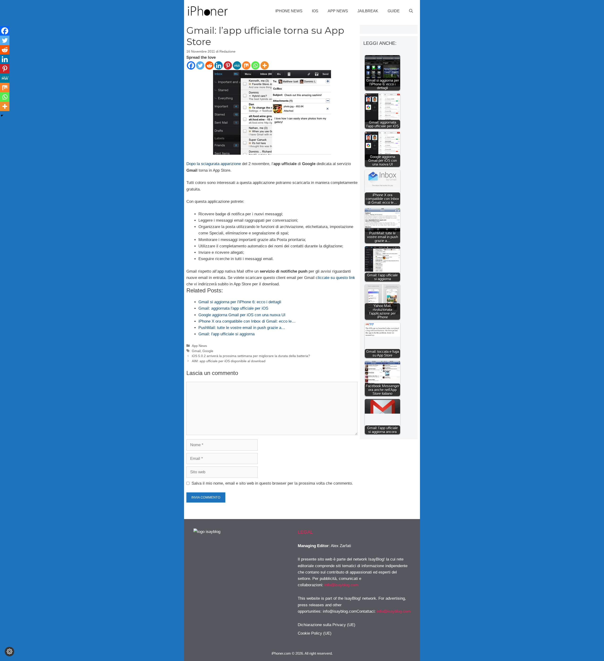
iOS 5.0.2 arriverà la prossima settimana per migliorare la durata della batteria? (251, 356)
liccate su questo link (336, 277)
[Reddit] (209, 65)
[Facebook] (191, 65)
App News (338, 11)
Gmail (196, 351)
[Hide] (2, 115)
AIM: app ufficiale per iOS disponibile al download (228, 361)
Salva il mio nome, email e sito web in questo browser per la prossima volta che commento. (272, 483)
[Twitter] (200, 65)
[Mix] (246, 65)
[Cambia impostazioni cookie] (9, 651)
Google (207, 351)
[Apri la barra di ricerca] (411, 11)
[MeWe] (237, 65)
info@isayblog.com (341, 585)
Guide (394, 11)
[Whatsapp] (255, 65)
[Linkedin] (218, 65)
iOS (315, 11)
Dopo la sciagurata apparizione (213, 164)
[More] (264, 65)
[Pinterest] (228, 65)
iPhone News (288, 11)
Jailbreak (367, 11)
